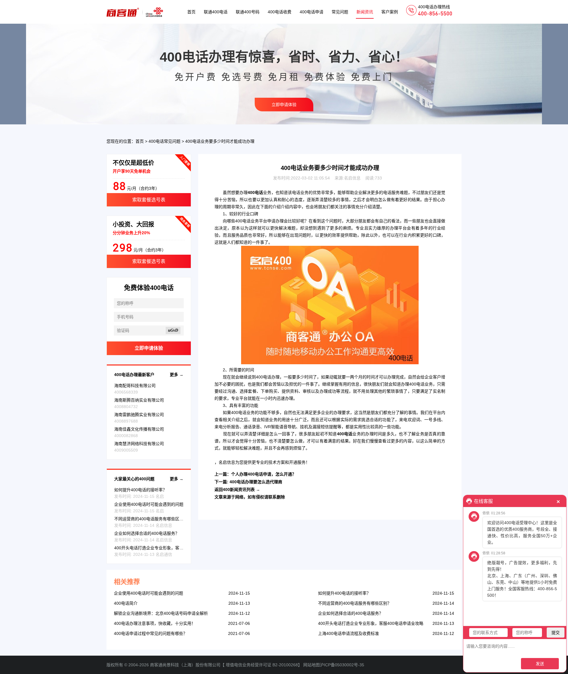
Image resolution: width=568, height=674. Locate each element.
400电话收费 (279, 11)
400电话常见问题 (164, 141)
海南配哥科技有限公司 (135, 385)
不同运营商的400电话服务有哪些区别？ (151, 518)
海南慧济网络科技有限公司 (139, 443)
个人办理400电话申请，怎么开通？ (263, 474)
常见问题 (340, 11)
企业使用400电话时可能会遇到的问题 (148, 504)
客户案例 (389, 11)
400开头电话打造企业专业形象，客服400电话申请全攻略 (167, 547)
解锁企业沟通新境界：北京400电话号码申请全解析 (161, 613)
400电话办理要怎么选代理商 (256, 481)
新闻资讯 (364, 11)
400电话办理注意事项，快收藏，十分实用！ (155, 623)
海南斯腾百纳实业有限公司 (139, 400)
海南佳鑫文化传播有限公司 (139, 429)
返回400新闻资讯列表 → (237, 489)
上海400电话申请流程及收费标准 (348, 633)
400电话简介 (126, 603)
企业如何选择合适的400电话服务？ (146, 533)
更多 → (176, 374)
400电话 (243, 221)
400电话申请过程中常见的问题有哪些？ (150, 633)
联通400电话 (215, 11)
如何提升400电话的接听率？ (140, 489)
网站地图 (311, 664)
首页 (191, 11)
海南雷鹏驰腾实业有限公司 (139, 414)
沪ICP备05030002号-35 (342, 664)
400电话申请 (311, 11)
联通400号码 (247, 11)
